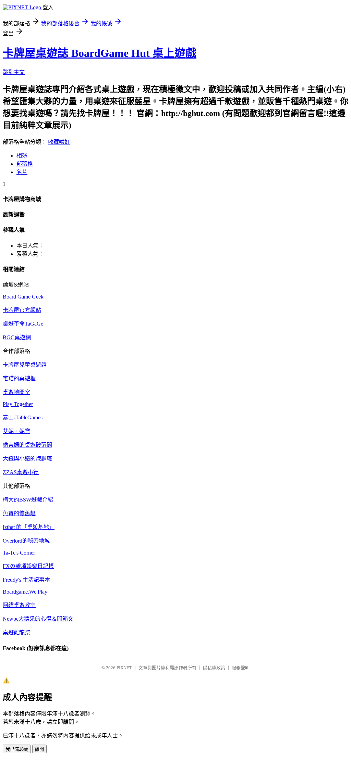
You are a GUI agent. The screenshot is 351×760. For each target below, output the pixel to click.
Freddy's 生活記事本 (26, 580)
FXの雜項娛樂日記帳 (28, 566)
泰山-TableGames (23, 417)
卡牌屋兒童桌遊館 (25, 365)
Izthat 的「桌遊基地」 (29, 527)
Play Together (18, 404)
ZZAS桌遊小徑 (21, 472)
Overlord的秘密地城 (26, 541)
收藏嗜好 (59, 142)
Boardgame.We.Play (25, 592)
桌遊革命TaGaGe (23, 324)
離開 (39, 749)
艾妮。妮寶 (16, 431)
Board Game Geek (23, 297)
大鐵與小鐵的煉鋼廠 (27, 458)
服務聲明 (241, 667)
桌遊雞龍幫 (16, 632)
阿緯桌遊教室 (19, 605)
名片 (21, 172)
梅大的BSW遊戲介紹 (28, 500)
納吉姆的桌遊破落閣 (27, 445)
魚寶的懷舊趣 (19, 513)
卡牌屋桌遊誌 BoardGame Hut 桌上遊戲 (99, 53)
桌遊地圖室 (16, 392)
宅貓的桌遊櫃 (19, 378)
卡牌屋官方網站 (22, 310)
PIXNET (124, 667)
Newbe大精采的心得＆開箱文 (38, 619)
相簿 (21, 156)
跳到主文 (14, 72)
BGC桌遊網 (17, 337)
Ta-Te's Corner (19, 553)
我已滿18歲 (16, 749)
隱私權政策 (214, 667)
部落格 (24, 164)
